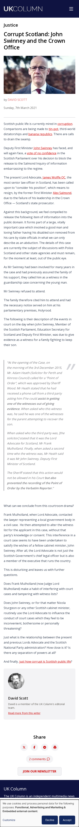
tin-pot (53, 129)
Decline (49, 819)
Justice (11, 25)
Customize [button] (9, 819)
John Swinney (43, 148)
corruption (65, 124)
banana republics (40, 134)
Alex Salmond (62, 193)
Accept (67, 819)
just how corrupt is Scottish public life (45, 662)
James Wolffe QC (54, 177)
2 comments (37, 759)
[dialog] (39, 813)
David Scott (17, 100)
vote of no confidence (41, 153)
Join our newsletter (39, 771)
